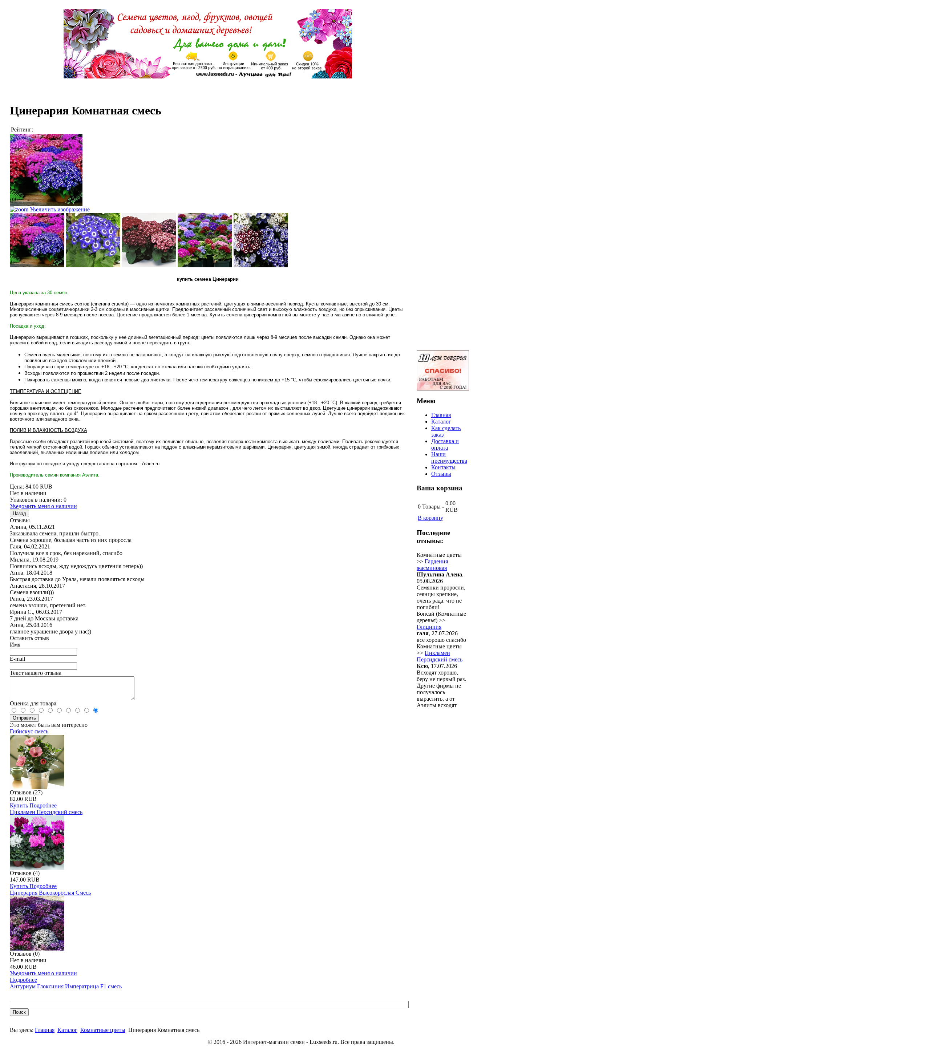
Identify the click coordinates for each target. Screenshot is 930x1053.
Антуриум (23, 986)
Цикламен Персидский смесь (46, 812)
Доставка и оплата (445, 444)
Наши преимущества (449, 457)
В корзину (430, 518)
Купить (19, 805)
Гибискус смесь (29, 731)
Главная (44, 1030)
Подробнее (43, 805)
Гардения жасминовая (432, 564)
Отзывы (441, 474)
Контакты (443, 467)
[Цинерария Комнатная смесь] (37, 240)
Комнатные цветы (102, 1030)
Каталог (67, 1030)
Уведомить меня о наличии (43, 506)
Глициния (429, 627)
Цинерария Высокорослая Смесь (50, 893)
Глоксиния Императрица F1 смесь (79, 986)
